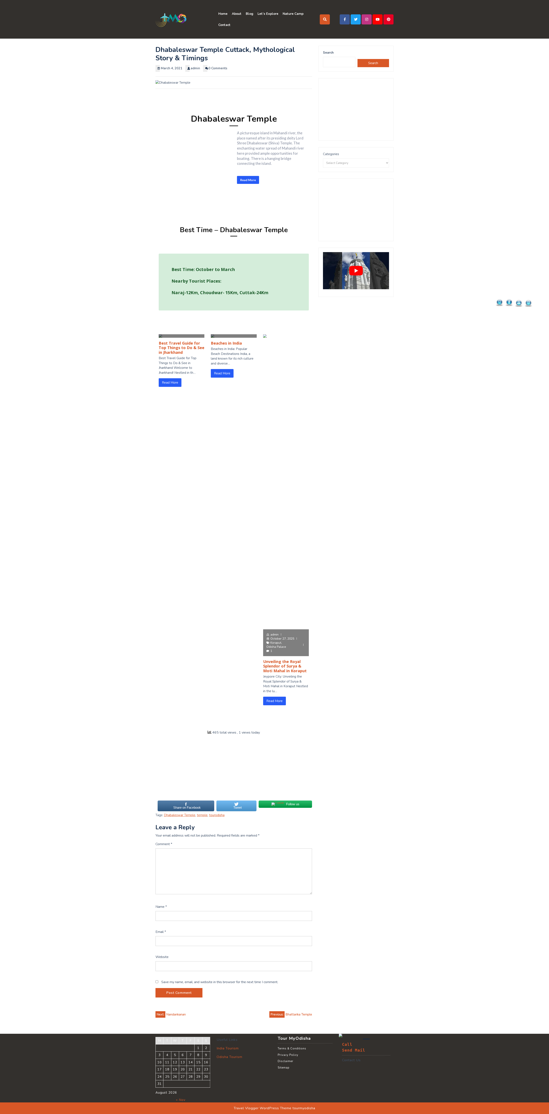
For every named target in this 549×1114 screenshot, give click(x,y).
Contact (224, 25)
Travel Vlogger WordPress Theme (262, 1108)
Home (223, 14)
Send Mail (353, 1050)
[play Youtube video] (356, 270)
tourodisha (217, 815)
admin (274, 635)
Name (161, 906)
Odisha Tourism (229, 1057)
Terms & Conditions (292, 1048)
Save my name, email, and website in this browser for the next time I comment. (219, 982)
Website (162, 957)
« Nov (181, 1100)
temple (202, 815)
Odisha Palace (276, 647)
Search (328, 52)
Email (160, 931)
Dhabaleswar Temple (179, 815)
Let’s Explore (268, 14)
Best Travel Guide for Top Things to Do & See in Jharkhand (181, 348)
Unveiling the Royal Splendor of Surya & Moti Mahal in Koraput (285, 666)
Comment (163, 844)
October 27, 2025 (282, 639)
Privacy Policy (288, 1055)
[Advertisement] (233, 770)
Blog (249, 14)
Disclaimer (285, 1061)
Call (347, 1044)
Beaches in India (226, 343)
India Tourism (228, 1048)
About (236, 14)
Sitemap (284, 1068)
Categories (331, 154)
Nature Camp (293, 14)
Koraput (275, 643)
